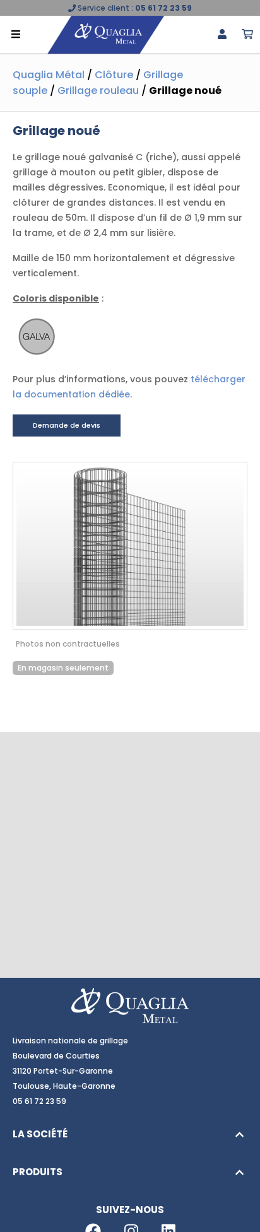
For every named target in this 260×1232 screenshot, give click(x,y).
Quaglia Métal (49, 74)
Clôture (114, 74)
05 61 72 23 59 (163, 8)
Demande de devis (66, 425)
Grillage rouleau (98, 90)
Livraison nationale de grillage (70, 1040)
